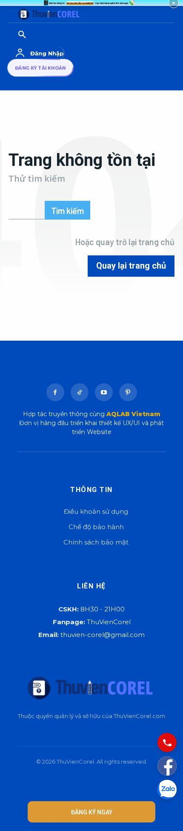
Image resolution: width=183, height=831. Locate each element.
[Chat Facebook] (167, 766)
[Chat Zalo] (167, 789)
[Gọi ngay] (167, 742)
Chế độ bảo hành (96, 527)
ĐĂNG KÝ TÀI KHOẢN (40, 68)
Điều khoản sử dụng (96, 511)
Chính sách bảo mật (96, 542)
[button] (51, 35)
